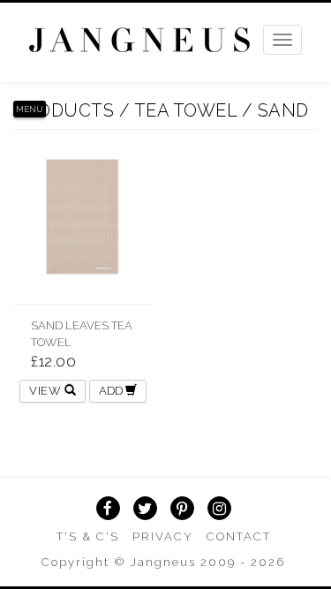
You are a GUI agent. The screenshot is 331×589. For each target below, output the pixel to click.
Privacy (162, 536)
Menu (29, 109)
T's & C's (87, 536)
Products (63, 110)
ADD (112, 390)
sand (283, 110)
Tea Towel (185, 110)
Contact (239, 536)
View (46, 390)
